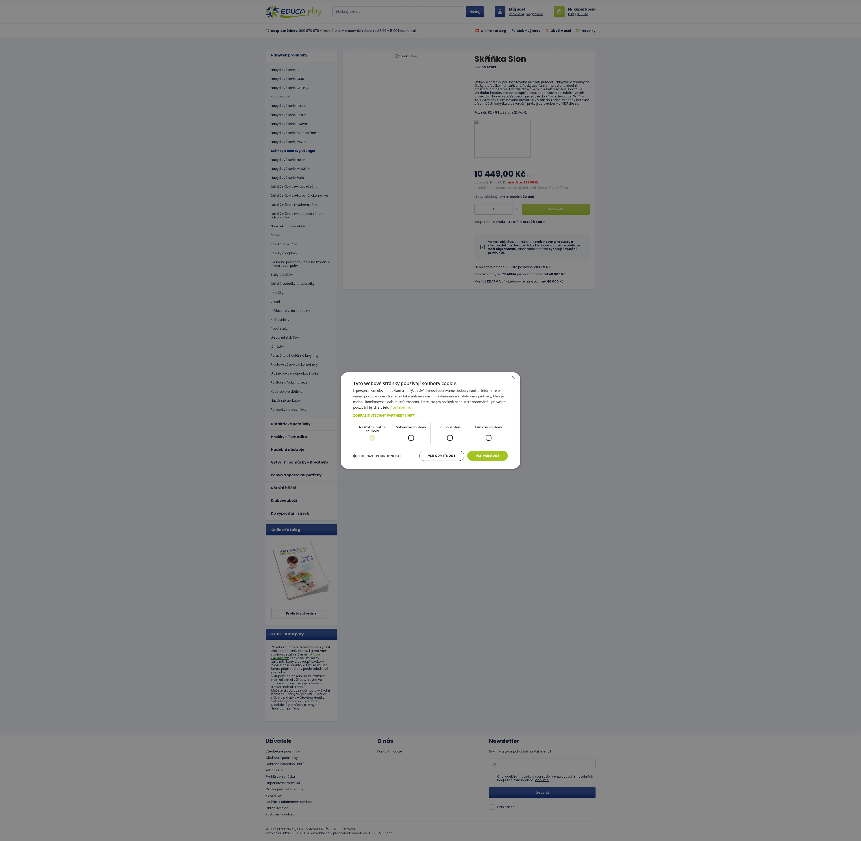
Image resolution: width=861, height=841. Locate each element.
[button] (430, 415)
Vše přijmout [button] (487, 455)
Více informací (401, 407)
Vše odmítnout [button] (441, 455)
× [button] (513, 377)
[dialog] (430, 420)
